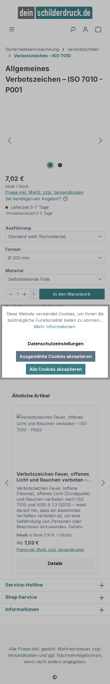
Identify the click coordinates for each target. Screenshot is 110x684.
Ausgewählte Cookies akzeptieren (55, 356)
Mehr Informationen (54, 326)
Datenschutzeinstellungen (56, 343)
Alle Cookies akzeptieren (55, 369)
